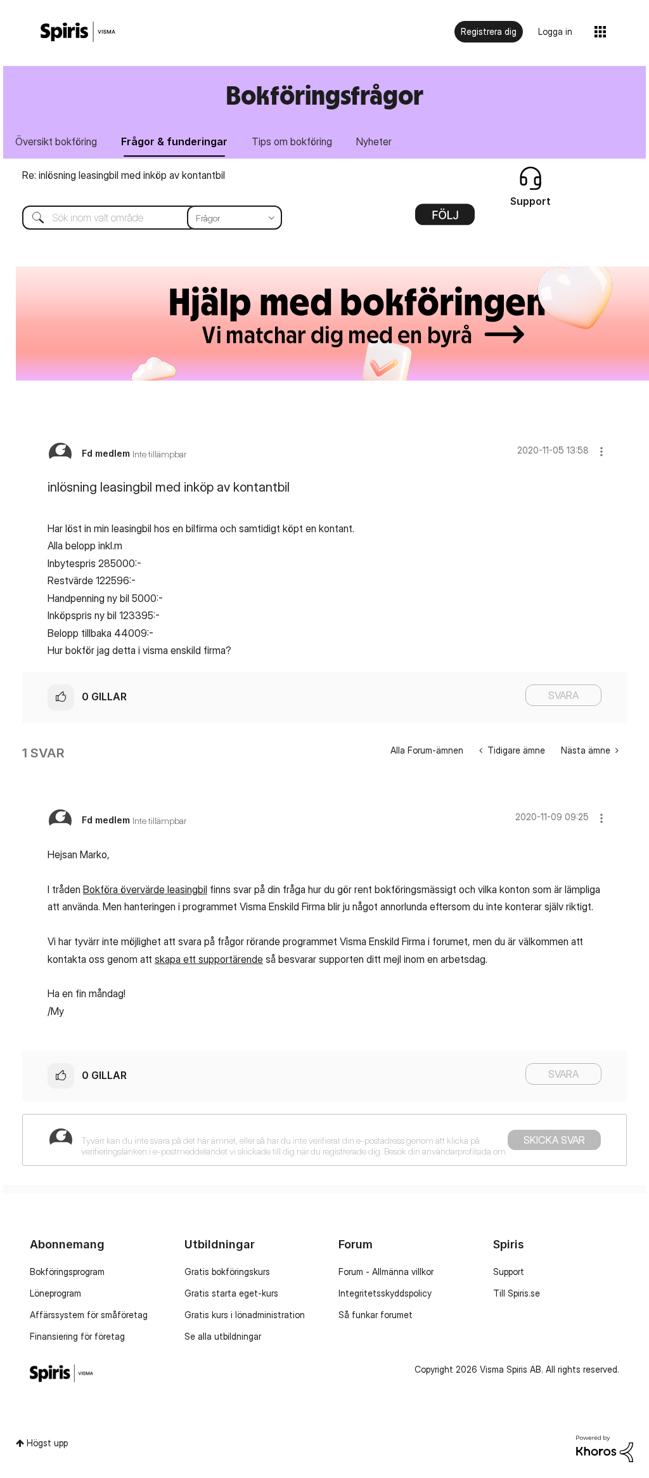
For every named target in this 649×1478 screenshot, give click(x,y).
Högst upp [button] (47, 1442)
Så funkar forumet (375, 1314)
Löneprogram (55, 1293)
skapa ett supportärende (209, 959)
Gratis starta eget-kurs (231, 1293)
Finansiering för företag (77, 1336)
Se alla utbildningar (222, 1336)
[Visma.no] (78, 32)
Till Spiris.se (516, 1293)
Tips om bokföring (292, 141)
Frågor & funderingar (174, 141)
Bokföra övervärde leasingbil (145, 889)
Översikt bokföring (56, 141)
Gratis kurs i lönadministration (244, 1314)
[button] (601, 451)
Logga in (555, 31)
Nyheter (374, 141)
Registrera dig (489, 31)
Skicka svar (554, 1140)
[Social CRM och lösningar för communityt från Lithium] (604, 1447)
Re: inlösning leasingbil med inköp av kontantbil (123, 175)
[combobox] (142, 218)
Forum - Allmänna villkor (386, 1271)
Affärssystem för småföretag (89, 1314)
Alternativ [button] (445, 219)
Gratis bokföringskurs (227, 1271)
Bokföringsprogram (67, 1271)
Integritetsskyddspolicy (385, 1293)
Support (508, 1271)
